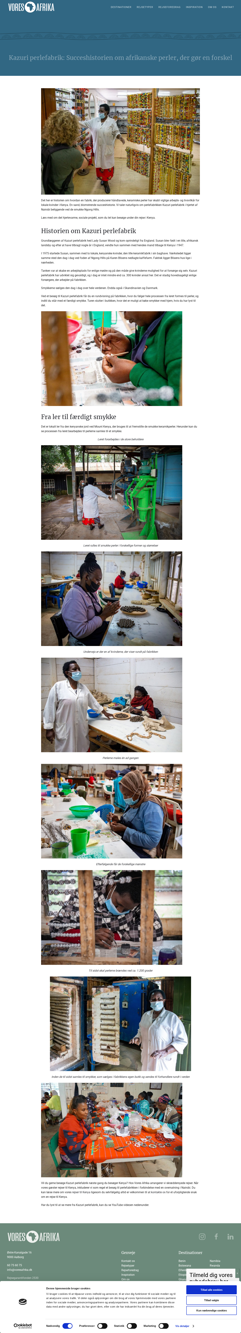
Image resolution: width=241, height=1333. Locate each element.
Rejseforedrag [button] (169, 7)
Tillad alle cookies (211, 1289)
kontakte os (158, 1192)
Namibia (215, 1261)
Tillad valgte (211, 1300)
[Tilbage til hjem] (31, 7)
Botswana (185, 1265)
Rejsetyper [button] (145, 7)
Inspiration (194, 7)
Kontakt (228, 7)
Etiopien (184, 1274)
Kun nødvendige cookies (211, 1310)
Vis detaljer (182, 1326)
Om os (212, 7)
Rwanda (215, 1265)
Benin (182, 1261)
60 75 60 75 (14, 1265)
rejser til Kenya (81, 1192)
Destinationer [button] (121, 7)
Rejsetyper (127, 1265)
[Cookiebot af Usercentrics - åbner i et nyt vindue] (22, 1326)
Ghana (183, 1279)
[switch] (102, 1326)
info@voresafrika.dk (19, 1269)
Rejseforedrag (130, 1270)
